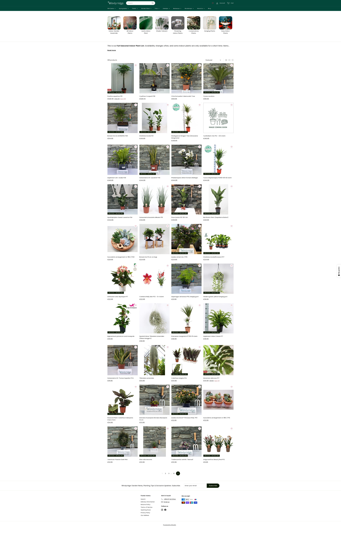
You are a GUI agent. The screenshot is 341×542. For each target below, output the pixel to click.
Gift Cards (110, 8)
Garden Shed (145, 8)
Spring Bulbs (123, 8)
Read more (111, 50)
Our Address (145, 515)
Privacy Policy (145, 513)
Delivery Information (148, 502)
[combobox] (140, 3)
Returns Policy (145, 504)
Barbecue (176, 8)
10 (174, 473)
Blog (209, 8)
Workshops (188, 8)
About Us (200, 8)
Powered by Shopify (169, 525)
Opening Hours (146, 510)
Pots (156, 8)
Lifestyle (165, 8)
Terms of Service (146, 507)
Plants (134, 8)
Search (143, 499)
